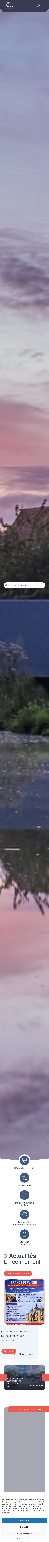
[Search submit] (42, 585)
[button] (45, 1495)
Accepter (24, 1520)
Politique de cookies (23, 1539)
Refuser (24, 1527)
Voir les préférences (24, 1533)
